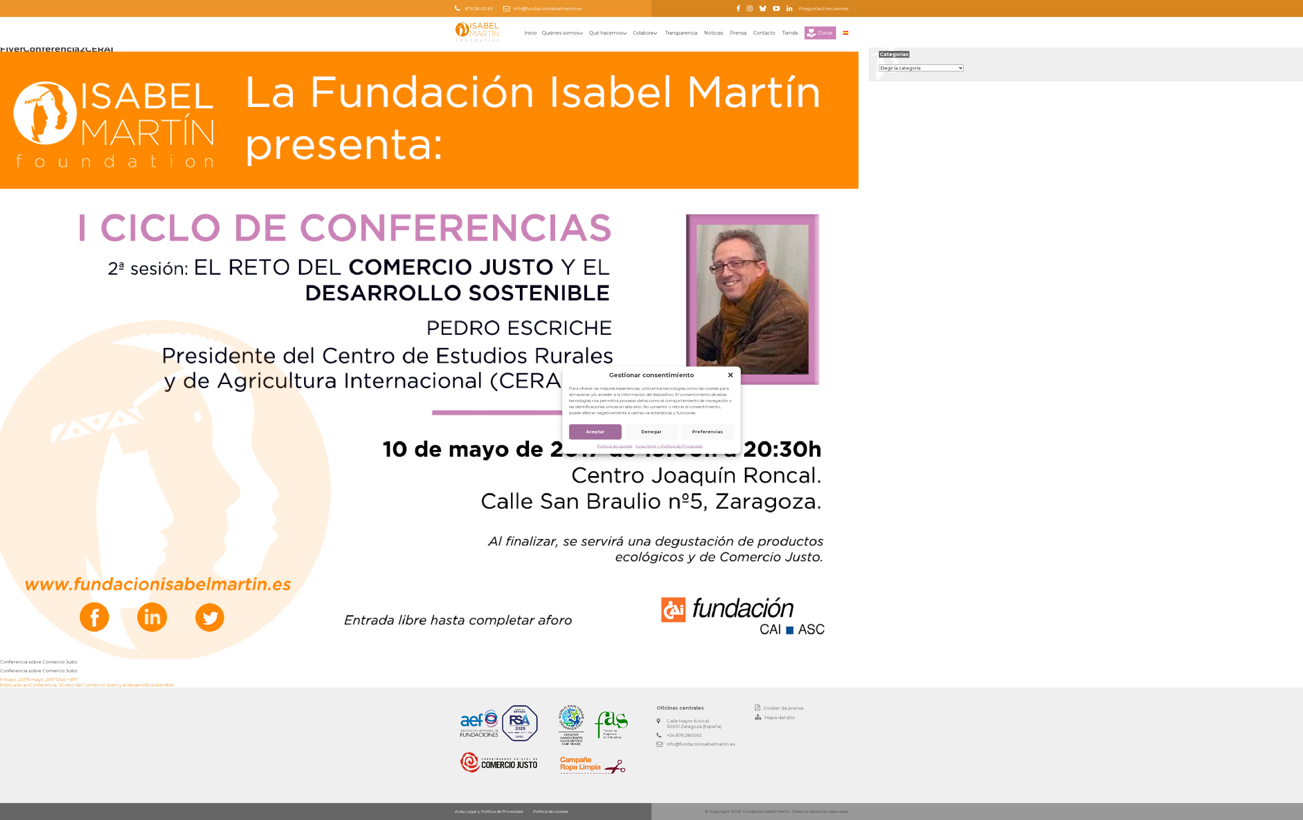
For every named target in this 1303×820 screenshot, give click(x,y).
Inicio (530, 33)
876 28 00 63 (479, 8)
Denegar (651, 431)
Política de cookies (614, 445)
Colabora (643, 33)
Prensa (738, 33)
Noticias (713, 33)
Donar (825, 33)
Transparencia (681, 33)
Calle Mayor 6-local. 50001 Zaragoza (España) (694, 723)
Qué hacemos (606, 33)
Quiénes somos (560, 33)
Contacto (764, 33)
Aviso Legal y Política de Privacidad (489, 811)
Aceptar (595, 431)
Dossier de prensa (783, 708)
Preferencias (707, 431)
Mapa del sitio (779, 717)
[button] (730, 374)
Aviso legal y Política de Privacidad (669, 445)
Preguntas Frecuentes (823, 8)
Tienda (790, 33)
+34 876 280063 (684, 735)
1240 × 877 (67, 679)
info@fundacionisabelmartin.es (547, 8)
